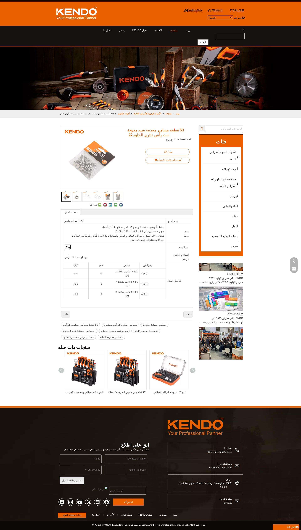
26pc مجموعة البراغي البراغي (169, 392)
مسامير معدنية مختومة (154, 325)
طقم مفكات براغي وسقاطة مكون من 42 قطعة (84, 392)
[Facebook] (106, 502)
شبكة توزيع (126, 514)
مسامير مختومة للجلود (111, 337)
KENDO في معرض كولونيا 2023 (226, 274)
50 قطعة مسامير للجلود (145, 331)
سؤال (170, 152)
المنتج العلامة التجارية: (182, 139)
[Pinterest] (62, 502)
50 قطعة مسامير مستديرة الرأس (80, 325)
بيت (175, 514)
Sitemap (129, 525)
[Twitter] (88, 502)
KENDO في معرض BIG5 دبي (227, 314)
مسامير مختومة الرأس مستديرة (120, 325)
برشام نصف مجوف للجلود (114, 331)
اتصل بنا (96, 514)
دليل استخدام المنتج (72, 515)
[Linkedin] (97, 502)
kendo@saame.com (220, 467)
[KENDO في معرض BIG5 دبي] (221, 306)
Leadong (119, 525)
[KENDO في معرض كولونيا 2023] (221, 266)
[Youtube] (79, 502)
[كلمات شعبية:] (202, 128)
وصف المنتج (70, 212)
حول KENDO (145, 514)
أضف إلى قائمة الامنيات (169, 160)
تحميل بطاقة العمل (72, 480)
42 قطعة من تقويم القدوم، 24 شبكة (127, 392)
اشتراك (128, 502)
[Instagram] (70, 502)
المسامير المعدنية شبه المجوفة (79, 331)
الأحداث (110, 514)
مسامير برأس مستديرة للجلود (78, 337)
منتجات (163, 514)
